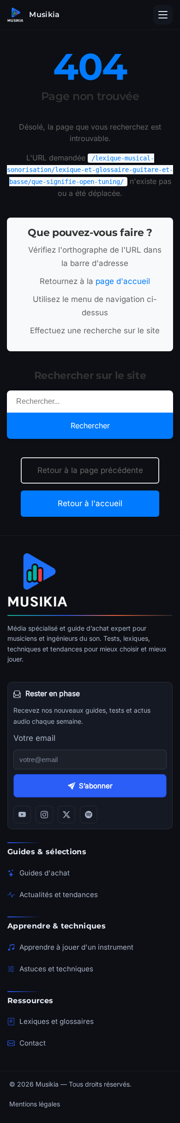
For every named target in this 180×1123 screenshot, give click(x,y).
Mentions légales (34, 1104)
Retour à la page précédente (90, 470)
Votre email (34, 738)
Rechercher (90, 425)
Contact (32, 1043)
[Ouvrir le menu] (163, 14)
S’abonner (96, 785)
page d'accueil (123, 281)
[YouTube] (22, 814)
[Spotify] (88, 814)
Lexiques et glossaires (56, 1021)
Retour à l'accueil (90, 503)
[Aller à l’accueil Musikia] (90, 580)
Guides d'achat (44, 873)
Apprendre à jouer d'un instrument (76, 947)
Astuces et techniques (56, 968)
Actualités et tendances (58, 894)
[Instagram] (44, 814)
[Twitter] (66, 814)
